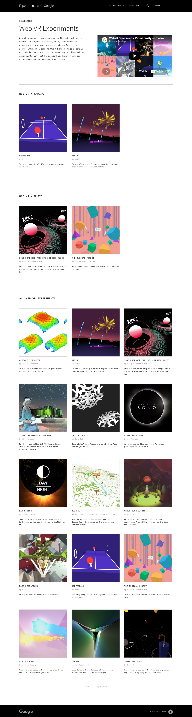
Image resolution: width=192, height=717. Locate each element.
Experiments (135, 5)
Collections (114, 5)
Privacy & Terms (158, 712)
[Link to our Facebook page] (170, 711)
